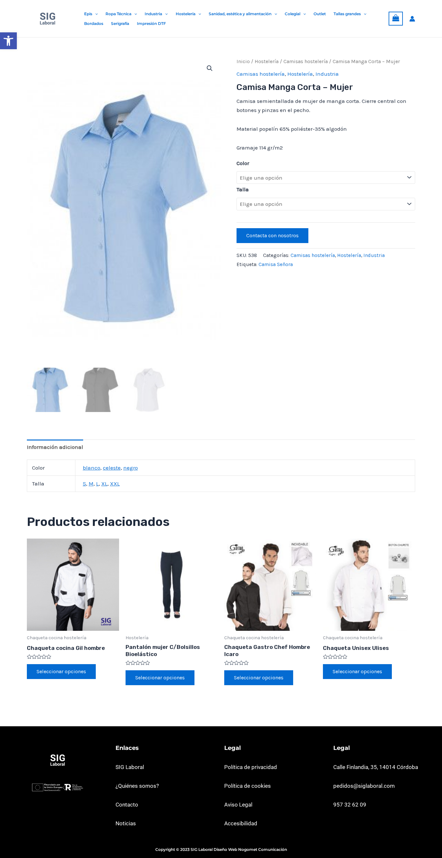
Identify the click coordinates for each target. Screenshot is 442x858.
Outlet (320, 13)
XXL (115, 483)
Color (243, 163)
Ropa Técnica (118, 13)
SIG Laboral (130, 767)
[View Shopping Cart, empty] (396, 19)
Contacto (127, 804)
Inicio (243, 61)
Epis (88, 13)
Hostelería (185, 13)
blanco (91, 467)
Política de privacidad (250, 767)
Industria (153, 13)
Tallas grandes (347, 13)
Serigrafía (120, 23)
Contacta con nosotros (272, 235)
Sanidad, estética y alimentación (240, 13)
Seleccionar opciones (61, 671)
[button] (8, 40)
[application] (95, 14)
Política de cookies (247, 786)
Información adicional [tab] (55, 447)
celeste (112, 467)
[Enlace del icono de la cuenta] (412, 19)
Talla (243, 189)
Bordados (93, 23)
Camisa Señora (276, 264)
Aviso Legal (238, 804)
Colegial (292, 13)
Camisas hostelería (305, 61)
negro (130, 467)
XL (104, 483)
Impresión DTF (151, 23)
